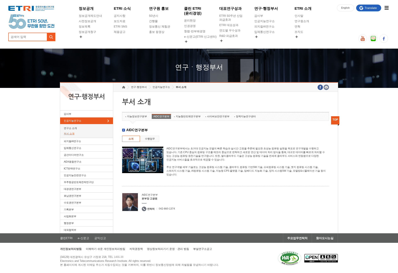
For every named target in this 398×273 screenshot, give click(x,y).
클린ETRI (66, 238)
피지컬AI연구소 (264, 26)
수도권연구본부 (72, 202)
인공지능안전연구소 (75, 175)
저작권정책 (136, 248)
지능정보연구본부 (137, 116)
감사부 (258, 15)
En (345, 7)
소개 (131, 138)
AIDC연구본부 (161, 116)
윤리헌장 (190, 20)
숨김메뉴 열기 (81, 37)
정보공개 (86, 8)
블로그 (373, 38)
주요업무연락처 (297, 238)
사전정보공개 (87, 21)
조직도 (299, 32)
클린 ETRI (192, 10)
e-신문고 (83, 238)
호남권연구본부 (72, 195)
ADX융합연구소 (72, 161)
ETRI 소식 (122, 8)
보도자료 (119, 21)
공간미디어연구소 (266, 41)
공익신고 (190, 46)
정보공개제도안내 (90, 15)
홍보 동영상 (156, 32)
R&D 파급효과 (228, 35)
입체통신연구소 (264, 32)
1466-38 (118, 257)
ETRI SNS (120, 26)
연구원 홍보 (159, 8)
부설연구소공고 (202, 248)
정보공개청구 (87, 32)
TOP (335, 119)
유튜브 (362, 38)
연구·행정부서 (266, 8)
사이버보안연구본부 (218, 116)
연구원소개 (302, 21)
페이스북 (384, 38)
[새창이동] (289, 258)
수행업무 (150, 138)
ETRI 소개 (303, 8)
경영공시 (84, 41)
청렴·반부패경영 (194, 31)
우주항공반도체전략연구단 (79, 182)
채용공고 (119, 32)
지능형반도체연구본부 (188, 116)
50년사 (153, 15)
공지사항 (119, 15)
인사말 (299, 15)
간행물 (153, 21)
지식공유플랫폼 (229, 45)
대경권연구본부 (72, 189)
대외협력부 (70, 230)
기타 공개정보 (304, 41)
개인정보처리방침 (71, 248)
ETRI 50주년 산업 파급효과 (231, 17)
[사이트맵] (386, 8)
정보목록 (84, 26)
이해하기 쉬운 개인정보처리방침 (105, 248)
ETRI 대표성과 (228, 25)
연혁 (297, 26)
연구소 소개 (70, 128)
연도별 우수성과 (229, 30)
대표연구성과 (230, 8)
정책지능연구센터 (246, 116)
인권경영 (190, 26)
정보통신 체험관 (159, 26)
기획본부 (69, 209)
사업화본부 (70, 216)
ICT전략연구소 (72, 168)
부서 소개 (69, 133)
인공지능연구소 (264, 21)
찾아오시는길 (325, 238)
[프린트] (326, 87)
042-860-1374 (167, 208)
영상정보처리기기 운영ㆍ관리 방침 (168, 248)
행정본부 (69, 223)
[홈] (123, 87)
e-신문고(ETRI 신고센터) (200, 36)
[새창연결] (320, 87)
